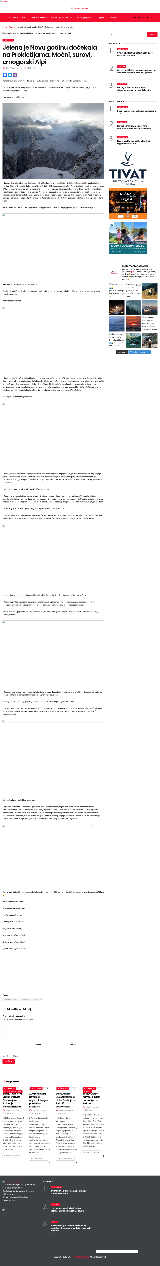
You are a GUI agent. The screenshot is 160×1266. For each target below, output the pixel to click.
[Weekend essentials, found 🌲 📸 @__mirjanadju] (133, 307)
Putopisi (12, 27)
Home (4, 27)
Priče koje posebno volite (61, 17)
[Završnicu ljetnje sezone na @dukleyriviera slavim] (133, 291)
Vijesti (55, 1222)
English (101, 17)
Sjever (87, 1092)
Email (38, 1044)
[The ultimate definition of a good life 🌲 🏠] (150, 323)
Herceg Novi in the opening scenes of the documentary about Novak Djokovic (136, 71)
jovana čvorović (10, 999)
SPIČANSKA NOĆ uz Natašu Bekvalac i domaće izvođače (134, 54)
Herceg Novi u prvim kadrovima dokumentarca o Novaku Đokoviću (133, 88)
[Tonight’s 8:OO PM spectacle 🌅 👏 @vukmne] (133, 323)
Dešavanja (9, 1088)
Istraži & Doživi (38, 17)
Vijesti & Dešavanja (18, 17)
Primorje (122, 83)
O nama (112, 17)
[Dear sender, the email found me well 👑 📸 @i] (116, 323)
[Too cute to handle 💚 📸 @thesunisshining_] (150, 340)
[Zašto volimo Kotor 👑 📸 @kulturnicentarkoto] (116, 307)
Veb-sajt (73, 1044)
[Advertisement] (53, 971)
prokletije (37, 999)
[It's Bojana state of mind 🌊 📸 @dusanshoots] (150, 307)
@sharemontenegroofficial (107, 1251)
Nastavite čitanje (10, 1155)
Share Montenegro (81, 1257)
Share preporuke (85, 17)
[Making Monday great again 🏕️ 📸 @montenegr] (133, 340)
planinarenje (25, 999)
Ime (4, 1044)
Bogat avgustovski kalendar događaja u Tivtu (136, 112)
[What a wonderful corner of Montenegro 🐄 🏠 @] (150, 291)
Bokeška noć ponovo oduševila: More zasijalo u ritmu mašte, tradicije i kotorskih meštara (70, 1228)
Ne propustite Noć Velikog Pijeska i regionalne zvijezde (133, 142)
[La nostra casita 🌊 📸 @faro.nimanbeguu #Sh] (116, 291)
